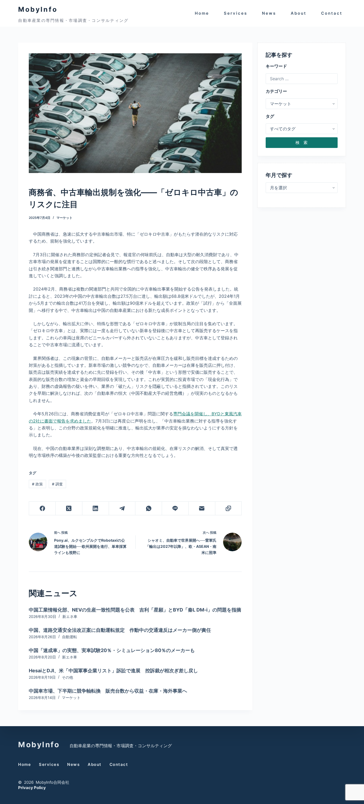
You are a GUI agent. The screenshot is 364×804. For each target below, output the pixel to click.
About (298, 13)
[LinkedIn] (95, 508)
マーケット (64, 218)
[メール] (202, 508)
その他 (67, 677)
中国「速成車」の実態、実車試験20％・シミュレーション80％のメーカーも (112, 650)
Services (235, 13)
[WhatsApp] (148, 508)
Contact (331, 13)
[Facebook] (42, 508)
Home (202, 13)
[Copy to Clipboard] (228, 508)
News (269, 13)
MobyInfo (37, 9)
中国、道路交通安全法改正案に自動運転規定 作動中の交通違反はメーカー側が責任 (120, 630)
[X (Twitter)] (69, 508)
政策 (37, 484)
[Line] (175, 508)
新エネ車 (69, 616)
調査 (57, 484)
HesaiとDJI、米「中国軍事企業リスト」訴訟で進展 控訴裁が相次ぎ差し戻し (113, 670)
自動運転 (69, 636)
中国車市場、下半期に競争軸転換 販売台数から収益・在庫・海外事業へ (108, 691)
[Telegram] (122, 508)
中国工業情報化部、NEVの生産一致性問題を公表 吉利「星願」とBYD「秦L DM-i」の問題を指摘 (135, 610)
